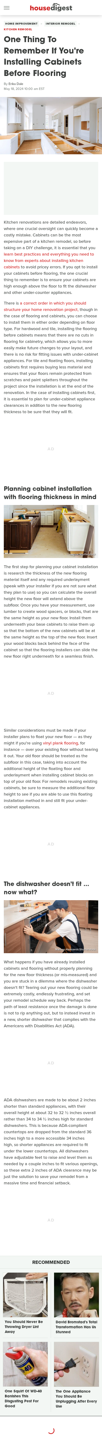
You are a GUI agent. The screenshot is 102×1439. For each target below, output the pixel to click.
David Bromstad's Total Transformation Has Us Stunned (76, 1327)
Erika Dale (16, 83)
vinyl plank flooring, (61, 743)
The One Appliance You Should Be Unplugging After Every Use (76, 1399)
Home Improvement (21, 24)
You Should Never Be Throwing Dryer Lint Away (24, 1327)
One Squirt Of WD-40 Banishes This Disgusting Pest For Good (23, 1399)
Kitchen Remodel (18, 29)
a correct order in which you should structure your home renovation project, (45, 306)
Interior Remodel (60, 24)
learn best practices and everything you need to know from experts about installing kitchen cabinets (49, 260)
